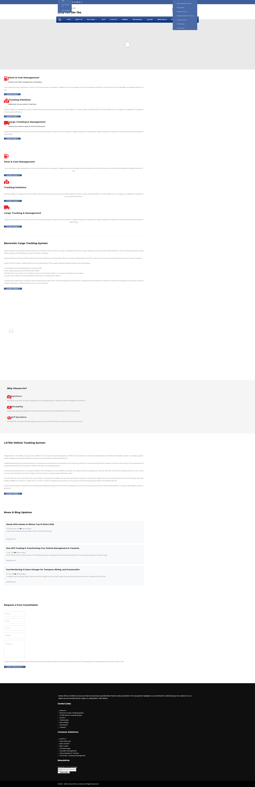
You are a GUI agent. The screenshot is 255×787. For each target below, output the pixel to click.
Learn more (11, 94)
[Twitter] (77, 2)
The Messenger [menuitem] (181, 24)
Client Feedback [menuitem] (66, 10)
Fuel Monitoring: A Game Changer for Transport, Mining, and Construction (43, 569)
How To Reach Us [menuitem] (65, 5)
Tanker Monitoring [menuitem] (182, 20)
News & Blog (26, 529)
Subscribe (64, 772)
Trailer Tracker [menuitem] (180, 28)
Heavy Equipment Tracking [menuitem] (184, 3)
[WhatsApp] (81, 2)
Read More (10, 539)
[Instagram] (74, 2)
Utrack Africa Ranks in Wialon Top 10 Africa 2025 (30, 524)
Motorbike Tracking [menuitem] (182, 11)
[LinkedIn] (79, 2)
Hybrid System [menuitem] (180, 7)
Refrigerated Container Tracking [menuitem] (185, 15)
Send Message (14, 667)
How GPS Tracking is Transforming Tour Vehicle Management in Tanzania (42, 548)
